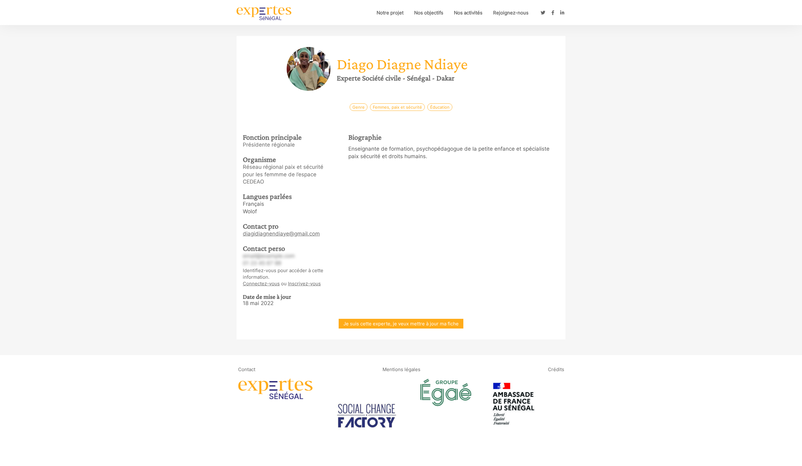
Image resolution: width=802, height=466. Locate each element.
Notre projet (390, 13)
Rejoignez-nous (511, 13)
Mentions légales (401, 369)
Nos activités (468, 13)
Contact (246, 369)
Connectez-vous (261, 284)
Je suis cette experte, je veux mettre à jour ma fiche (401, 324)
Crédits (556, 369)
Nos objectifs (428, 13)
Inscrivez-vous (304, 284)
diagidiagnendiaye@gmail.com (281, 233)
